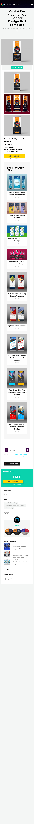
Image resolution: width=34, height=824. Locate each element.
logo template (23, 454)
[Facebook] (5, 579)
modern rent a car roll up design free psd (15, 505)
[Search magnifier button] (27, 450)
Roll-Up (6, 494)
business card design (11, 457)
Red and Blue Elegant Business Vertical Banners (17, 358)
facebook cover (22, 457)
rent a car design (9, 508)
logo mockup (14, 454)
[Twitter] (8, 579)
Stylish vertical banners (17, 326)
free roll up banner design (11, 502)
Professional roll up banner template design (17, 427)
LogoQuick (17, 525)
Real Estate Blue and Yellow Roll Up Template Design (17, 392)
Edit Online (18, 67)
